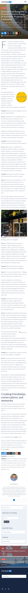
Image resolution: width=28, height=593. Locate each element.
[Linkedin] (2, 33)
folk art (23, 463)
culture (18, 463)
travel (7, 469)
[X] (8, 33)
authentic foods (11, 458)
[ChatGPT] (11, 33)
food (2, 465)
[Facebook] (5, 33)
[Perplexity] (13, 33)
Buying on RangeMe (12, 460)
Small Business (12, 467)
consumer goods (22, 460)
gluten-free (7, 465)
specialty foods (20, 467)
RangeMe (18, 465)
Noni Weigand (6, 35)
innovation (13, 465)
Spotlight (3, 469)
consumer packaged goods (7, 463)
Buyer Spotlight (3, 7)
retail (7, 467)
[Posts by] (2, 35)
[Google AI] (19, 33)
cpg (15, 463)
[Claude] (16, 33)
